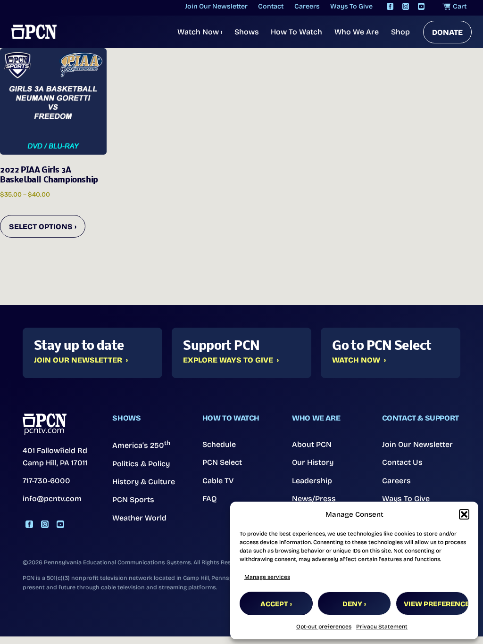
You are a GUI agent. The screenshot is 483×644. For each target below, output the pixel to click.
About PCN (312, 444)
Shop (400, 31)
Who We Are (356, 31)
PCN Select (222, 462)
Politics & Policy (141, 463)
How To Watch (296, 31)
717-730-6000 (46, 480)
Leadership (312, 480)
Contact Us (402, 462)
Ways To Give (406, 498)
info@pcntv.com (52, 498)
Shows (246, 31)
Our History (312, 462)
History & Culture (143, 481)
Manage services (267, 577)
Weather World (139, 517)
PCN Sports (133, 499)
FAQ (209, 498)
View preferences (436, 604)
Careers (396, 480)
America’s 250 (141, 444)
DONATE (447, 32)
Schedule (219, 444)
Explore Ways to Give (228, 360)
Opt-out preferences (323, 626)
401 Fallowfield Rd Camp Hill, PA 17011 (55, 456)
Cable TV (218, 480)
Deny (352, 604)
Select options (41, 226)
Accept (274, 604)
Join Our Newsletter (78, 360)
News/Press (314, 498)
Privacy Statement (382, 626)
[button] (464, 514)
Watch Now (199, 31)
